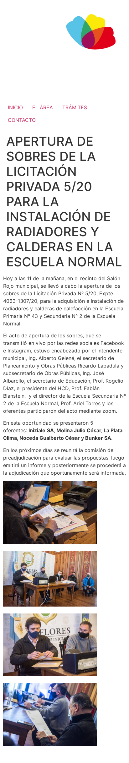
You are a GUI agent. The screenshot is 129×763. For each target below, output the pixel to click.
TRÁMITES (74, 107)
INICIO (15, 107)
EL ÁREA (42, 107)
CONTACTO (22, 120)
